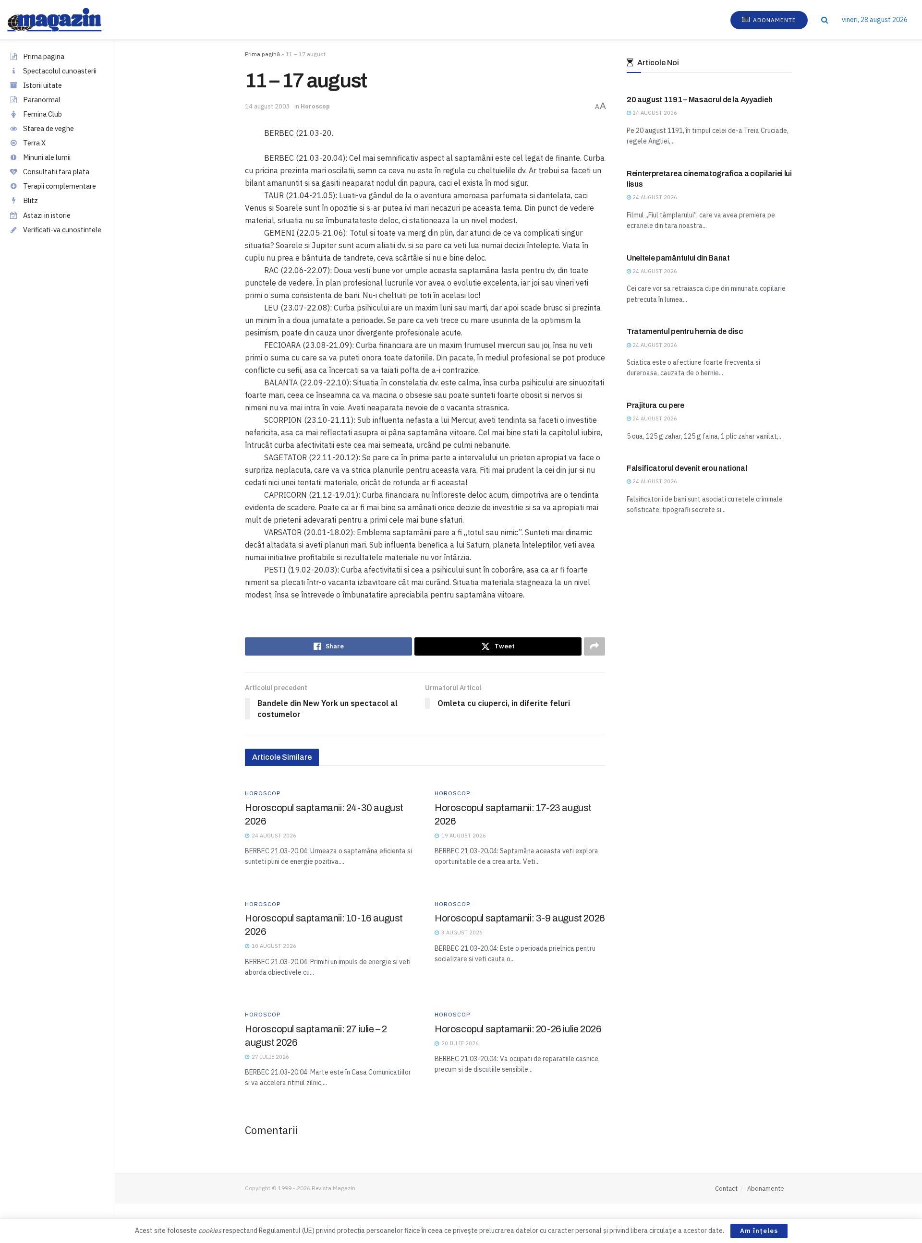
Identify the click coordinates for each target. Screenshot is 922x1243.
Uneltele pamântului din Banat (678, 258)
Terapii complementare (59, 186)
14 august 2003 (267, 106)
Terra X (34, 142)
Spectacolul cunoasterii (60, 70)
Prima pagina (43, 56)
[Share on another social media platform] (594, 646)
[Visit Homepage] (64, 20)
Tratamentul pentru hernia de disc (685, 331)
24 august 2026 (654, 112)
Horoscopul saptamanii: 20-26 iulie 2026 (518, 1029)
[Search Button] (824, 19)
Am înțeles (759, 1231)
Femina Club (42, 114)
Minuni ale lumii (47, 157)
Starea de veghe (48, 128)
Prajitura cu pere (655, 405)
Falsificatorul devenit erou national (687, 468)
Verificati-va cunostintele (62, 229)
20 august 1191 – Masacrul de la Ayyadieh (699, 100)
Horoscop (315, 106)
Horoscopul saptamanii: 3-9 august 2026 (520, 918)
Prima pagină (262, 54)
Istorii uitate (42, 85)
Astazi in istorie (47, 215)
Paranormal (42, 99)
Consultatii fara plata (56, 171)
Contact (726, 1188)
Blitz (30, 200)
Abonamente (773, 20)
